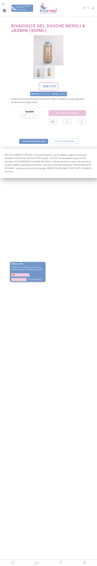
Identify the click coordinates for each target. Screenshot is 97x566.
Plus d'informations (34, 279)
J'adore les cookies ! (21, 275)
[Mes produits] (12, 563)
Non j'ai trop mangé (18, 279)
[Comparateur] (36, 563)
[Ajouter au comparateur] (67, 122)
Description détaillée (33, 141)
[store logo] (48, 8)
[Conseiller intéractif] (60, 563)
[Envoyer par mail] (52, 122)
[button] (49, 72)
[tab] (33, 141)
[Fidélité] (84, 562)
